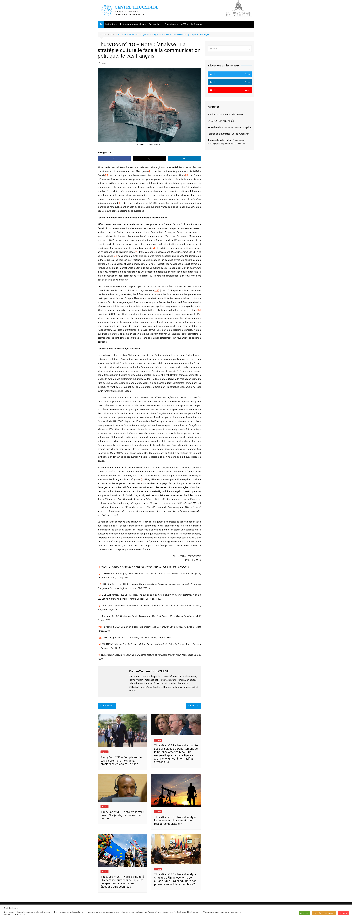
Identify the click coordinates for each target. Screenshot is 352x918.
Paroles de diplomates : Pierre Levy (225, 114)
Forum (103, 63)
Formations (170, 24)
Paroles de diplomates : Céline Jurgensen (228, 133)
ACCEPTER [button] (304, 913)
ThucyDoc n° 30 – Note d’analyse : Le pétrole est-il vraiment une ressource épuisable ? (176, 820)
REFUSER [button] (343, 913)
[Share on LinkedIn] (184, 158)
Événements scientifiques (133, 24)
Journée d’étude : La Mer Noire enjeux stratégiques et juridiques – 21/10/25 (226, 142)
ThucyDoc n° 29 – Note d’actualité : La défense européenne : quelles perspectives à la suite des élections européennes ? (122, 881)
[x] (142, 479)
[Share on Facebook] (114, 158)
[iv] (121, 203)
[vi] (136, 252)
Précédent (108, 705)
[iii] (187, 175)
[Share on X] (149, 158)
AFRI (183, 24)
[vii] (115, 256)
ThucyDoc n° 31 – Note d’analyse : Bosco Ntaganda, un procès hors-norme (122, 815)
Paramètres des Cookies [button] (324, 913)
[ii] (106, 175)
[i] (150, 171)
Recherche (154, 24)
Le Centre (110, 24)
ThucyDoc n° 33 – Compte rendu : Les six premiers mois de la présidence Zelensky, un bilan (122, 760)
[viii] (157, 290)
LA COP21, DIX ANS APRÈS (221, 121)
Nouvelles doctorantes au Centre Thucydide (229, 127)
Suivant (191, 705)
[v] (153, 248)
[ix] (199, 310)
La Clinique (196, 24)
